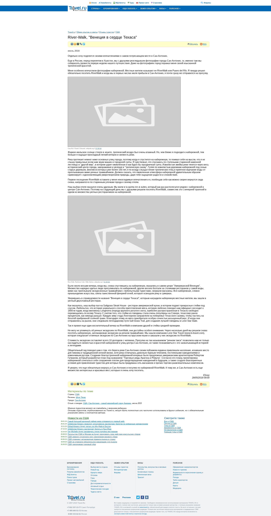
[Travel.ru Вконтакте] (146, 497)
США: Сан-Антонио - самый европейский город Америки (107, 403)
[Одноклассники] (75, 43)
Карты (175, 486)
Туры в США (169, 426)
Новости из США (78, 418)
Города (93, 481)
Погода (176, 477)
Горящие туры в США (173, 432)
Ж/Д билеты (72, 475)
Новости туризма (180, 470)
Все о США (169, 421)
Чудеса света (96, 492)
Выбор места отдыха (99, 467)
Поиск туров (72, 477)
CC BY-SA (98, 148)
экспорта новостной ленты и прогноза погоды (130, 514)
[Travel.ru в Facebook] (142, 497)
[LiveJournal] (80, 43)
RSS (204, 44)
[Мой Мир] (78, 43)
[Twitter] (83, 43)
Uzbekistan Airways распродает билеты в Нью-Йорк (89, 429)
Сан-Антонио (80, 400)
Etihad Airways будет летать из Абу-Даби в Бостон (89, 426)
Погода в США (170, 423)
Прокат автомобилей (75, 480)
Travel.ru (71, 32)
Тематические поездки (100, 489)
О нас (117, 497)
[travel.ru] (78, 8)
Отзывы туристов (106, 32)
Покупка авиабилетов (75, 472)
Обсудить (194, 44)
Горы (93, 478)
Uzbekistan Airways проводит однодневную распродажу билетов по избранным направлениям (108, 424)
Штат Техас (81, 397)
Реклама (126, 497)
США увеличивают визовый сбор (82, 444)
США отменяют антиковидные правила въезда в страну (91, 439)
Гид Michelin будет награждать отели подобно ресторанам (93, 431)
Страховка (71, 483)
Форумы (207, 3)
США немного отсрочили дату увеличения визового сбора (92, 437)
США (118, 32)
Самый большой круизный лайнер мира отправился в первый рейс (96, 421)
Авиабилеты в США (172, 428)
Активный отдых (97, 486)
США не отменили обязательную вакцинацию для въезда (92, 442)
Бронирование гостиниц (73, 468)
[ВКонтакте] (72, 43)
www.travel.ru (144, 507)
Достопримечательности (101, 483)
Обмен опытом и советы (87, 32)
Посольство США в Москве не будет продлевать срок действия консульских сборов (104, 434)
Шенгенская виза (144, 475)
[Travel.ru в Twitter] (138, 497)
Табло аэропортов (180, 480)
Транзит (141, 477)
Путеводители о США (173, 430)
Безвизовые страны (146, 472)
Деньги (175, 483)
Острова (94, 475)
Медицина (177, 488)
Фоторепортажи (120, 470)
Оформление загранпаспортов (185, 467)
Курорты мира (96, 473)
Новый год (95, 470)
